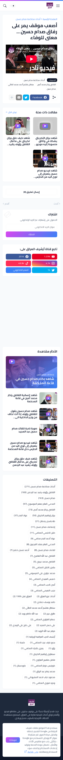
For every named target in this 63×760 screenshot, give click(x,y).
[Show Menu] (58, 6)
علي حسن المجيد (46, 625)
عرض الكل (12, 112)
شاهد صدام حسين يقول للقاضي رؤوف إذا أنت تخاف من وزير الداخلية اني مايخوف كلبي (22, 414)
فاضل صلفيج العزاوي (43, 660)
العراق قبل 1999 (22, 596)
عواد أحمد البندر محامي (43, 538)
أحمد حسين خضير (19, 550)
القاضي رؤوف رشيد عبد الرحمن (38, 492)
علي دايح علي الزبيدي (20, 625)
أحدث (56, 203)
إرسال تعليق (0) (31, 192)
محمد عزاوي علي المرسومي (40, 573)
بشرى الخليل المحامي (43, 567)
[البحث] (5, 6)
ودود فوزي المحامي (43, 683)
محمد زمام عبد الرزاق (44, 671)
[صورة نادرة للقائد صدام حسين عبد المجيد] (48, 430)
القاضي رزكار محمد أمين (46, 84)
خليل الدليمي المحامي (42, 533)
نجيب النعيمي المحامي (43, 590)
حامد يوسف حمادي (44, 602)
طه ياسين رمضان (45, 521)
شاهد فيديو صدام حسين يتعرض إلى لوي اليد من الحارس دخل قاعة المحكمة (46, 173)
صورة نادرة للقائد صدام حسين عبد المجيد (24, 430)
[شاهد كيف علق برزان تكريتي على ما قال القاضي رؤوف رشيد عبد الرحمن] (18, 126)
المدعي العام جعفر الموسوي (39, 504)
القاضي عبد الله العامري (42, 556)
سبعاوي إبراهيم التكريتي (42, 654)
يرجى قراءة (32, 752)
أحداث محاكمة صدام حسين (28, 19)
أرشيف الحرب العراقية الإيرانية (40, 637)
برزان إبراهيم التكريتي (43, 515)
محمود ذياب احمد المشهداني (40, 677)
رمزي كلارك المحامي (32, 648)
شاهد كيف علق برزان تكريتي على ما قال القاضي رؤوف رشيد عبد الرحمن (18, 141)
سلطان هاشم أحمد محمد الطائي (21, 84)
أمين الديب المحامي (44, 585)
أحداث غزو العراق (46, 596)
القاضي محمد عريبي (44, 562)
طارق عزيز (49, 614)
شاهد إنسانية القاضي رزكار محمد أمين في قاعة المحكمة (22, 398)
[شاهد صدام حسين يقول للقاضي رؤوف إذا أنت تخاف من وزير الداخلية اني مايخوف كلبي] (48, 414)
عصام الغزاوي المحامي (43, 619)
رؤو (52, 648)
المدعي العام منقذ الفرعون (40, 544)
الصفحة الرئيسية (50, 19)
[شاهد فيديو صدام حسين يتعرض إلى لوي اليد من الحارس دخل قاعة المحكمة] (45, 158)
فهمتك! (13, 740)
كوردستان (19, 666)
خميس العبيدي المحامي (42, 579)
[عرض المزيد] (12, 97)
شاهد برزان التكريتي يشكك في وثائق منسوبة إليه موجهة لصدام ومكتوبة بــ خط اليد (45, 141)
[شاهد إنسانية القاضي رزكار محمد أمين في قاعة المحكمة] (48, 398)
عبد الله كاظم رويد (28, 614)
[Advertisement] (31, 311)
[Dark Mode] (12, 6)
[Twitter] (26, 97)
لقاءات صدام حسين (44, 550)
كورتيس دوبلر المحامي (43, 666)
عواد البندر (20, 515)
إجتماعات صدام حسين (43, 527)
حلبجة (20, 642)
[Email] (19, 97)
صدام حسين (51, 89)
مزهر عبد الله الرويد (45, 631)
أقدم (7, 203)
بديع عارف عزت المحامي (42, 642)
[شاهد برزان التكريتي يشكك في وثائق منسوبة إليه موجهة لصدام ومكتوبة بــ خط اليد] (45, 126)
